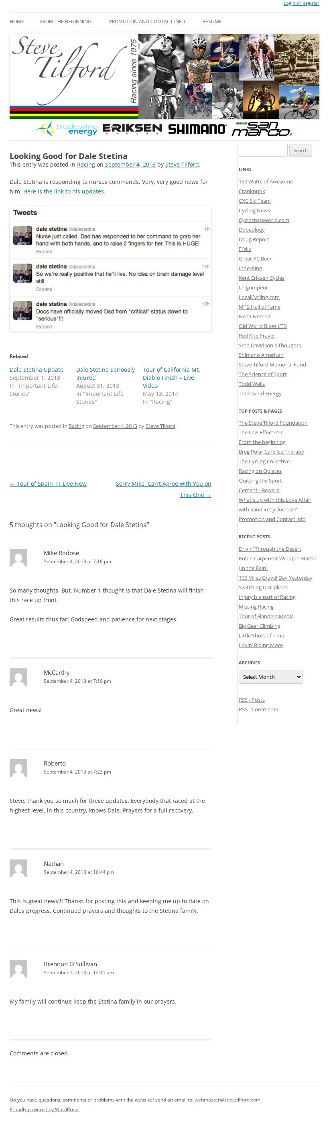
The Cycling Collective (264, 461)
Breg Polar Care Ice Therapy (271, 451)
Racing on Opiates (260, 470)
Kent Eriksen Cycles (261, 277)
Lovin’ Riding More (261, 645)
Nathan (54, 863)
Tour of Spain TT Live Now (48, 483)
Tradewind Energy (260, 393)
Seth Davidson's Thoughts (270, 345)
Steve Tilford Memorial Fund (272, 364)
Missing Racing (256, 606)
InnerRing (250, 268)
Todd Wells (252, 383)
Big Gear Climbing (259, 625)
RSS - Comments (258, 709)
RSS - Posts (252, 699)
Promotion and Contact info (147, 21)
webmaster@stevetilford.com (227, 1099)
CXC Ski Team (255, 200)
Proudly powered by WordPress (44, 1109)
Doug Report (254, 239)
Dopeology (252, 229)
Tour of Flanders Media (266, 616)
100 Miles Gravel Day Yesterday (276, 577)
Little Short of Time (261, 635)
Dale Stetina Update (36, 369)
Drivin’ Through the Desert (270, 548)
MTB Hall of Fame (259, 306)
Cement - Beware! (259, 490)
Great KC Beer (255, 258)
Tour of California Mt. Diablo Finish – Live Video (171, 377)
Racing (86, 164)
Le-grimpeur (253, 287)
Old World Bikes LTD (263, 326)
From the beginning (65, 21)
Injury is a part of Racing (267, 597)
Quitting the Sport (260, 480)
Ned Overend (255, 316)
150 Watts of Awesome (266, 181)
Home (17, 21)
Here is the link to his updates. (64, 191)
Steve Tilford (182, 164)
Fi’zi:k (245, 248)
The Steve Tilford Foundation (273, 422)
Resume (212, 21)
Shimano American (261, 354)
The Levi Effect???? (261, 432)
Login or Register (301, 3)
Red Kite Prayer (257, 335)
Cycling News (254, 210)
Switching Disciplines (263, 587)
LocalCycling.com (259, 297)
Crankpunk (252, 191)
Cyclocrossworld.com (264, 220)
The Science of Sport (263, 374)
